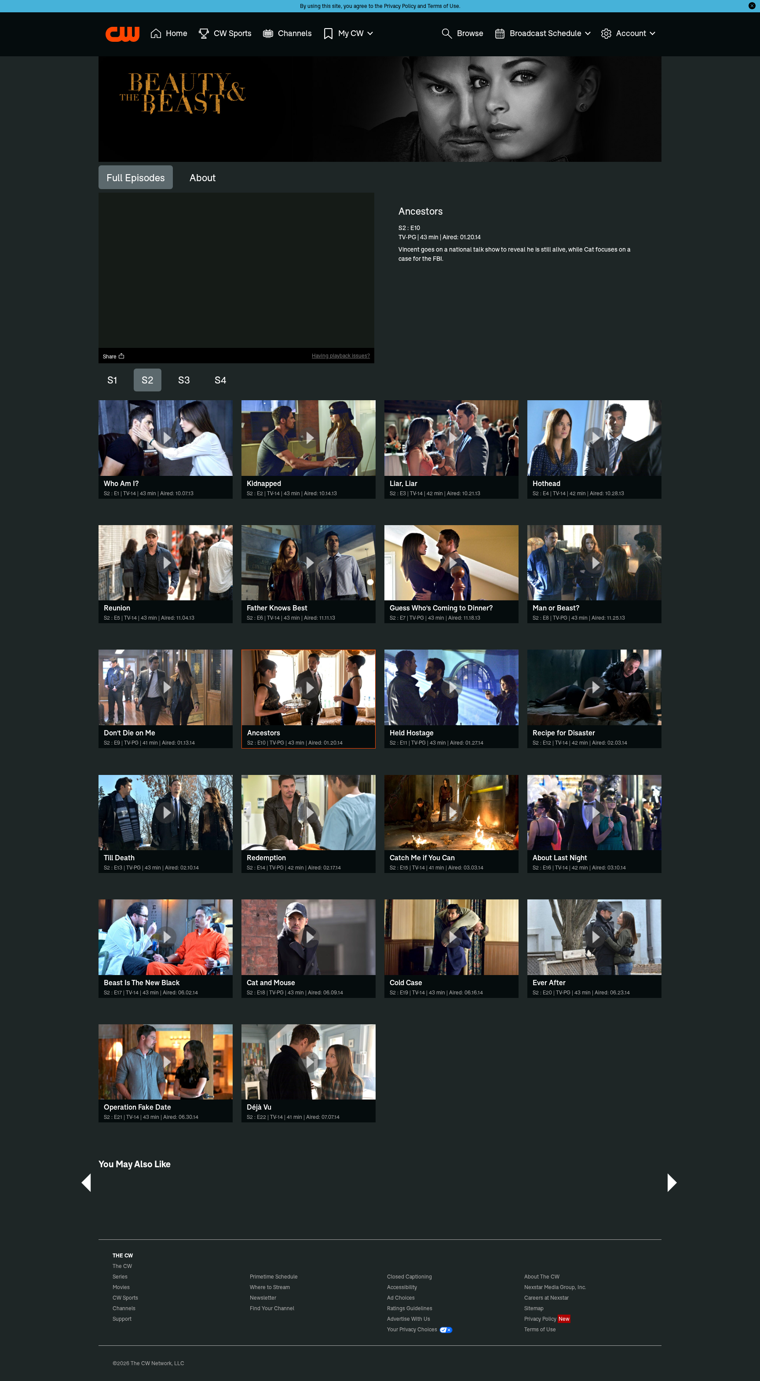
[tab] (136, 177)
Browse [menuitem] (470, 33)
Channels (124, 1308)
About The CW (541, 1276)
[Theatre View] (313, 341)
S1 (112, 380)
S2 (147, 380)
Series (120, 1276)
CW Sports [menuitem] (233, 33)
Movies (121, 1287)
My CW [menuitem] (351, 33)
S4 (221, 380)
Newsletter (263, 1297)
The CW (117, 31)
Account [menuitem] (631, 33)
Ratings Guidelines (409, 1308)
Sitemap (534, 1308)
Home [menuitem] (176, 33)
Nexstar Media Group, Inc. (555, 1287)
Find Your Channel (272, 1308)
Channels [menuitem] (295, 33)
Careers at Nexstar (546, 1297)
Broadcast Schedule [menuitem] (545, 33)
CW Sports (125, 1297)
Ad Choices (401, 1297)
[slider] (236, 333)
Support (122, 1318)
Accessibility (402, 1287)
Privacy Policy (400, 6)
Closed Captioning (409, 1276)
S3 (184, 380)
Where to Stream (270, 1287)
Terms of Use (443, 6)
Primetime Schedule (274, 1276)
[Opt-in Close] (752, 5)
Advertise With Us (408, 1318)
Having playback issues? (341, 355)
